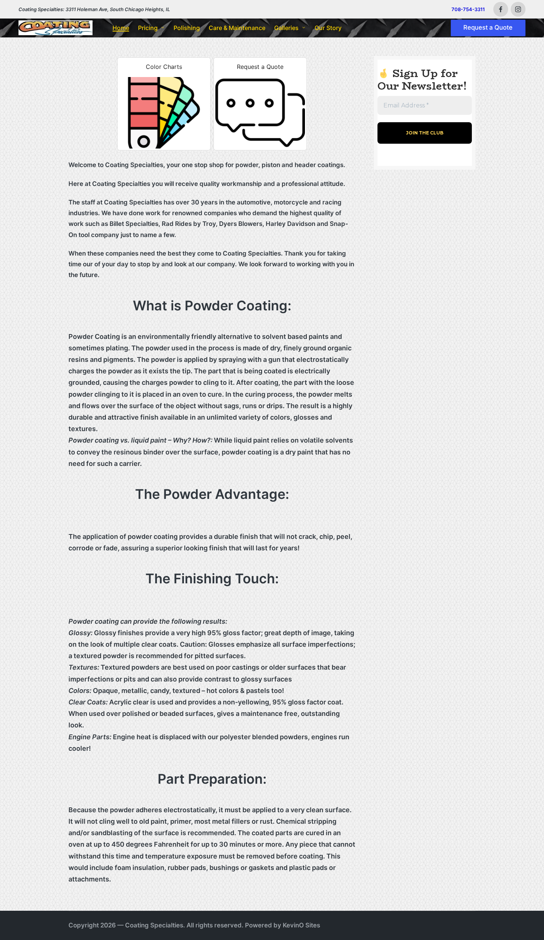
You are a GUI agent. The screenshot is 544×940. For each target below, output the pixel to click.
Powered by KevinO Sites (282, 925)
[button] (488, 28)
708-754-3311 (468, 9)
